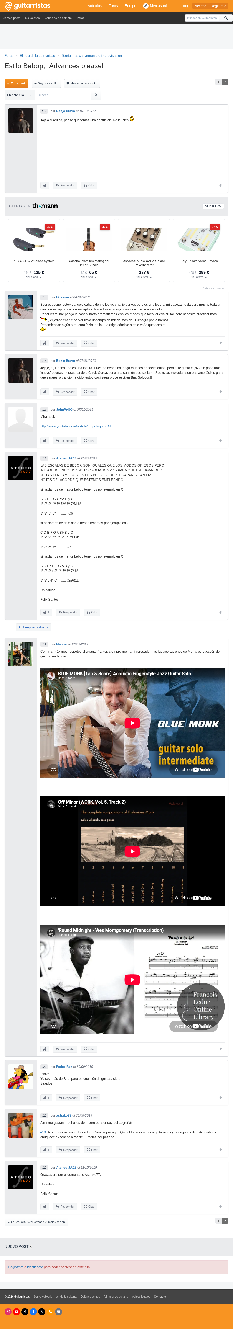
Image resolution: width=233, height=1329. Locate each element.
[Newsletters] (58, 1311)
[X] (41, 1311)
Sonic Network (43, 1296)
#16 (44, 409)
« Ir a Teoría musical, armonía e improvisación (36, 1222)
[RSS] (50, 1311)
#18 (44, 458)
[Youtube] (16, 1311)
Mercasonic (159, 6)
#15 (44, 360)
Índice (80, 18)
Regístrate (218, 6)
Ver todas (213, 206)
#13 (44, 111)
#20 (44, 1066)
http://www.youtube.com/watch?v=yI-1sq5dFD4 (75, 426)
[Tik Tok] (24, 1311)
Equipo (130, 6)
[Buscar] (226, 18)
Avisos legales (141, 1296)
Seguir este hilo (47, 83)
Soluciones (32, 18)
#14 (44, 297)
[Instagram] (8, 1311)
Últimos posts (11, 18)
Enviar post (18, 83)
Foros (113, 6)
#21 (44, 1115)
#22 (44, 1167)
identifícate (35, 1267)
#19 (44, 644)
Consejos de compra (58, 18)
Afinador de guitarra (116, 1296)
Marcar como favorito (83, 83)
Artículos (95, 6)
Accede (200, 6)
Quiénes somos (90, 1296)
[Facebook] (33, 1311)
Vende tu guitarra (66, 1296)
